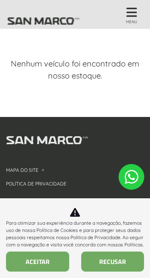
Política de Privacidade (95, 237)
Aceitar (38, 261)
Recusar (112, 261)
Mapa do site (22, 170)
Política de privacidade (36, 184)
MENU (131, 21)
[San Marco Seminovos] (44, 14)
